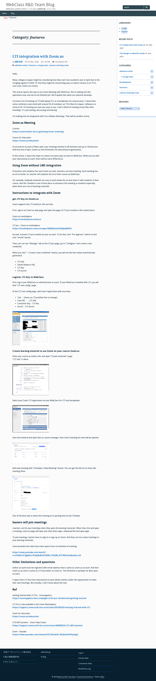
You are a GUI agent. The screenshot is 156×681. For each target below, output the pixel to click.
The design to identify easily (132, 53)
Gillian (102, 677)
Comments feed (85, 663)
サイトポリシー (11, 662)
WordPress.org (84, 669)
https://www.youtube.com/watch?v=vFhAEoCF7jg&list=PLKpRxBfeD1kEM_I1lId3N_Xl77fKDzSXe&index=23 (46, 554)
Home (4, 13)
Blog (12, 13)
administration (21, 65)
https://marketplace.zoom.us (26, 219)
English (124, 31)
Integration (43, 65)
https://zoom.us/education (25, 140)
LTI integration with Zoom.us (38, 56)
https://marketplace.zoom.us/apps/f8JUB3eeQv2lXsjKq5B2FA (42, 228)
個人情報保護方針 (12, 657)
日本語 (124, 28)
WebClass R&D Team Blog (30, 4)
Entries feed (83, 658)
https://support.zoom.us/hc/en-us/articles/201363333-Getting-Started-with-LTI (51, 607)
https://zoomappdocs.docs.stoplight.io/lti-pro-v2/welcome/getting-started (49, 598)
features (33, 65)
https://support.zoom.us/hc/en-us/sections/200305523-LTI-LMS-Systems (47, 625)
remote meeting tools (59, 65)
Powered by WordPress (85, 677)
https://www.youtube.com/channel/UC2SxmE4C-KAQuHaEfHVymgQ (45, 634)
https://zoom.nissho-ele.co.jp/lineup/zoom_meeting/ (38, 131)
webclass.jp (45, 652)
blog (44, 657)
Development (125, 82)
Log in (81, 653)
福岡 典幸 (19, 62)
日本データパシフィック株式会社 (17, 652)
